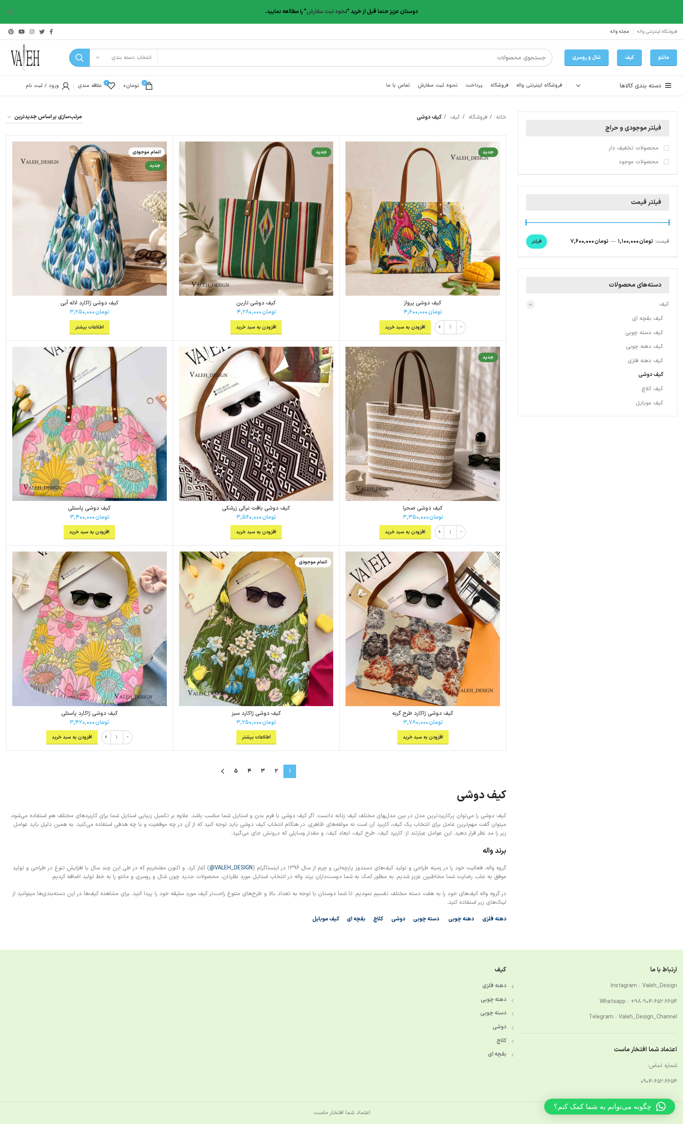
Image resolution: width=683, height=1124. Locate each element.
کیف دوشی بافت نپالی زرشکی (256, 508)
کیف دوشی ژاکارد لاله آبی (89, 303)
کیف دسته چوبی (644, 333)
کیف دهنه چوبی (644, 346)
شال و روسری (586, 58)
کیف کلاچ (652, 389)
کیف (629, 58)
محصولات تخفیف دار (634, 148)
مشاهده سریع (351, 154)
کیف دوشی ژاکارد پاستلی (89, 713)
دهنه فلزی (494, 919)
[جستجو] (79, 58)
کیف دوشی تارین (256, 303)
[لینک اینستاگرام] (32, 31)
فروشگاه (477, 117)
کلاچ (378, 919)
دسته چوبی (426, 919)
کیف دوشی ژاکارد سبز (256, 713)
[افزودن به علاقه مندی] (351, 172)
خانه (500, 117)
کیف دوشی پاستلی (89, 508)
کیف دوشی (650, 374)
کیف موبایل (649, 403)
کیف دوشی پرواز (422, 303)
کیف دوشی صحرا (423, 508)
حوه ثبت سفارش (325, 12)
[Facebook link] (51, 31)
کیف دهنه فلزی (645, 361)
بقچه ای (356, 919)
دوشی (398, 919)
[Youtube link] (21, 31)
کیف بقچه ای (647, 318)
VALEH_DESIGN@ (231, 868)
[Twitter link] (42, 31)
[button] (609, 1107)
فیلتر (536, 241)
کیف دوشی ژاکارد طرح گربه (422, 713)
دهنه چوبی (460, 919)
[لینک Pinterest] (11, 31)
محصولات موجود (639, 162)
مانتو (663, 58)
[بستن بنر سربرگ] (10, 12)
